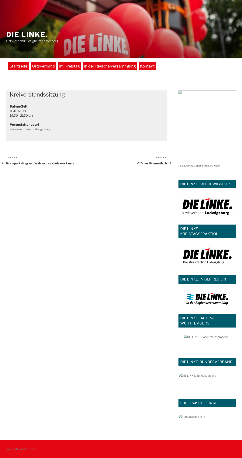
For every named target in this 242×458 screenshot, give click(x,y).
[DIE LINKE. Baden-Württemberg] (207, 342)
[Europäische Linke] (207, 419)
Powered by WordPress (20, 449)
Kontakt (147, 66)
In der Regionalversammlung (110, 66)
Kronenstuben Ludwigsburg (30, 129)
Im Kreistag (69, 66)
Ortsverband (43, 66)
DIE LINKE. (27, 34)
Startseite (19, 66)
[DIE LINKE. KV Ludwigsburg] (207, 206)
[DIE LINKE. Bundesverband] (207, 382)
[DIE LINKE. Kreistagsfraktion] (207, 256)
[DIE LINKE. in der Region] (207, 298)
